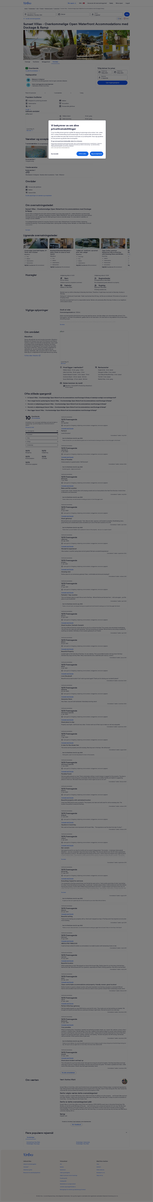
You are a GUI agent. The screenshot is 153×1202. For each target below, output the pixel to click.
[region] (77, 139)
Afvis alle (82, 154)
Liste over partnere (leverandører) (60, 147)
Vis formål (54, 154)
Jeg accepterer (96, 154)
